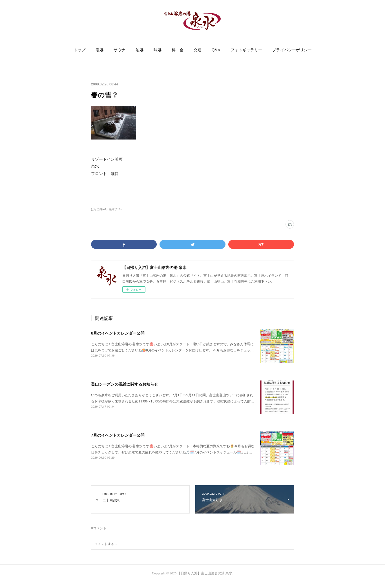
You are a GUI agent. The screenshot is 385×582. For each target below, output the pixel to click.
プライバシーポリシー (292, 49)
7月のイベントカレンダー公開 (118, 435)
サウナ (119, 49)
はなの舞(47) (99, 209)
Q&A (216, 49)
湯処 (99, 49)
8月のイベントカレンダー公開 (118, 333)
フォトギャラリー (246, 49)
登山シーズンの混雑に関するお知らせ (124, 384)
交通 (198, 49)
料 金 (177, 49)
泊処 (139, 49)
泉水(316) (115, 209)
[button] (79, 49)
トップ (79, 49)
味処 (157, 49)
